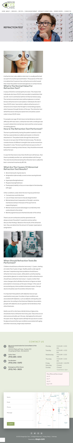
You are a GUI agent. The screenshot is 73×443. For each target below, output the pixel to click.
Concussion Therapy (31, 11)
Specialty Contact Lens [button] (45, 11)
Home (3, 11)
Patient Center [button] (58, 11)
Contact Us (67, 11)
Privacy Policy (47, 436)
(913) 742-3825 (15, 369)
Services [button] (14, 11)
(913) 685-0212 (15, 357)
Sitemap (54, 436)
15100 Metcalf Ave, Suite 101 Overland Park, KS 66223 (19, 350)
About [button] (8, 11)
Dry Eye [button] (20, 11)
